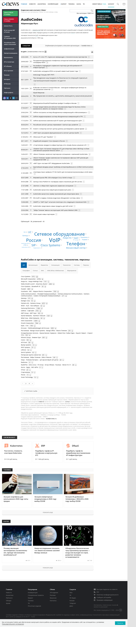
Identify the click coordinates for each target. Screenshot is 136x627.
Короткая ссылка (31, 391)
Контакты (53, 601)
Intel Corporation (26, 321)
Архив (8, 603)
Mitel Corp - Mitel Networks (30, 318)
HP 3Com (24, 342)
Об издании (54, 592)
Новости (9, 592)
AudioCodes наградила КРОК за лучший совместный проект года (55, 71)
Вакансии (53, 598)
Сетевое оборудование (59, 234)
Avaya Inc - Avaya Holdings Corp (31, 281)
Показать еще (48, 512)
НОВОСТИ (32, 4)
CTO (25, 245)
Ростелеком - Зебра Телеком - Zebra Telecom (36, 357)
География (26, 270)
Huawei (84, 239)
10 (37, 276)
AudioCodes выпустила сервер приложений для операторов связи (56, 194)
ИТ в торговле (8, 71)
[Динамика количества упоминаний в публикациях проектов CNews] (92, 52)
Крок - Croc (25, 326)
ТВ (84, 4)
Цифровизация (9, 49)
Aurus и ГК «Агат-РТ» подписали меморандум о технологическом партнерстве (60, 57)
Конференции (33, 592)
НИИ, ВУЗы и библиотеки (55, 270)
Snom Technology (27, 377)
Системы (77, 265)
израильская (36, 30)
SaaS (76, 237)
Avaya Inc (67, 237)
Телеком (6, 75)
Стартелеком (25, 372)
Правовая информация (105, 600)
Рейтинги (7, 88)
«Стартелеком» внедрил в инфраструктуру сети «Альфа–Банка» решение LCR (60, 145)
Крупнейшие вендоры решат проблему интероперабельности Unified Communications (63, 167)
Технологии (67, 265)
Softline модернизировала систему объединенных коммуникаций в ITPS (58, 116)
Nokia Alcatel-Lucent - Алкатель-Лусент (34, 284)
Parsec (23, 375)
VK (70, 595)
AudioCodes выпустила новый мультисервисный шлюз (52, 190)
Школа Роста (8, 26)
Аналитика (42, 4)
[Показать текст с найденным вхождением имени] (45, 52)
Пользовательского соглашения (13, 624)
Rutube (72, 601)
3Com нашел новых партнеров (43, 214)
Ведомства (44, 265)
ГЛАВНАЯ (24, 4)
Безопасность (8, 57)
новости (41, 402)
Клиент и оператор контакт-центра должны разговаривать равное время (58, 129)
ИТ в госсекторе (9, 62)
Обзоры (8, 601)
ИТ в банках (8, 66)
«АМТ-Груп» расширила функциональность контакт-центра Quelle (56, 133)
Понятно (120, 623)
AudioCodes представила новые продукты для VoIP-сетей (53, 206)
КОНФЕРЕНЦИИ (53, 4)
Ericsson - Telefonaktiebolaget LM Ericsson (35, 328)
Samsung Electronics (28, 308)
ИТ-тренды (76, 239)
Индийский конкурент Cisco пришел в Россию (49, 141)
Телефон (75, 244)
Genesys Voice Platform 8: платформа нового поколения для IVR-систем (57, 182)
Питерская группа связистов (31, 355)
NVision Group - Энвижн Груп (31, 337)
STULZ (23, 370)
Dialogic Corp (25, 301)
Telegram (73, 603)
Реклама (53, 595)
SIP (33, 245)
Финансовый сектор (76, 247)
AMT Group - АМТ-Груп (29, 313)
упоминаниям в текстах (36, 52)
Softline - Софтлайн (27, 311)
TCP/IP (73, 33)
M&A (25, 232)
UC (29, 232)
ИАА (42, 270)
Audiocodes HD (25, 247)
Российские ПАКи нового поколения (10, 43)
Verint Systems (26, 352)
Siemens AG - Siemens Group (31, 303)
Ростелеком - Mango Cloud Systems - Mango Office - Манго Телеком (44, 331)
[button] (118, 4)
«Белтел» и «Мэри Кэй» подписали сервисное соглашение (53, 186)
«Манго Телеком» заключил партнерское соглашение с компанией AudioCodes (60, 154)
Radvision (24, 362)
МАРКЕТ (63, 4)
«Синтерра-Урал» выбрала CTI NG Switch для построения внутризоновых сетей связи (62, 172)
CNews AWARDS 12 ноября (9, 20)
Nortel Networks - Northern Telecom (33, 316)
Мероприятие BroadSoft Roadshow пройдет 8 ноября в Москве (55, 103)
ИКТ (24, 265)
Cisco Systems (50, 245)
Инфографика (8, 92)
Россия (33, 240)
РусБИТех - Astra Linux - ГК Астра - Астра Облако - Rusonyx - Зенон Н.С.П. (46, 365)
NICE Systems (25, 347)
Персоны (86, 265)
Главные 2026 (10, 37)
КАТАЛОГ (111, 4)
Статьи (35, 270)
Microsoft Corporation (28, 279)
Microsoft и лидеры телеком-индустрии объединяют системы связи (56, 198)
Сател (23, 340)
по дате (23, 52)
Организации (33, 265)
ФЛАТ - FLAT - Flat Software (30, 306)
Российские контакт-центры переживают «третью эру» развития (55, 125)
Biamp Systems (26, 345)
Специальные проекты (36, 595)
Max (71, 592)
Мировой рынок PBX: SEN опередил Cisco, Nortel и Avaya (52, 178)
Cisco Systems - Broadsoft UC (30, 286)
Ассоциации (55, 265)
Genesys (25, 236)
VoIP (36, 35)
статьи (67, 402)
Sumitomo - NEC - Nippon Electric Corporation (36, 291)
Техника (30, 601)
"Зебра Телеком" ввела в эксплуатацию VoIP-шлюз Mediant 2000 (55, 210)
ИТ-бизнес (7, 84)
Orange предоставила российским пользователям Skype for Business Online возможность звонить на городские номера (59, 108)
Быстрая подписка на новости (107, 589)
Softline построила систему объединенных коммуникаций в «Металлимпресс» (60, 112)
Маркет (30, 598)
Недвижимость (37, 248)
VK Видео (73, 598)
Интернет (7, 79)
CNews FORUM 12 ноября (8, 13)
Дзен (71, 606)
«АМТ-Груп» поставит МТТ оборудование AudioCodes (51, 163)
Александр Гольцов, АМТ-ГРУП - (60, 78)
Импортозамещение (10, 53)
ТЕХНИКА (71, 4)
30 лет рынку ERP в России (9, 31)
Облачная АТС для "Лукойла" (43, 137)
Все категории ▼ (85, 13)
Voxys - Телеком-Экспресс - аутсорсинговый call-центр (39, 360)
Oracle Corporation (27, 323)
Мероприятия (71, 270)
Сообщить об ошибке (104, 597)
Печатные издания (34, 606)
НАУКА (78, 4)
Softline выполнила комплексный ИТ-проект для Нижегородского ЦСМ (57, 121)
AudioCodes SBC (25, 243)
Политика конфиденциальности (107, 595)
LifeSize (23, 350)
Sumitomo (84, 237)
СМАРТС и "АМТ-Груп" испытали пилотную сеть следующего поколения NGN (59, 202)
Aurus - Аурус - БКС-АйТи (29, 367)
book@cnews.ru (87, 46)
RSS (98, 592)
